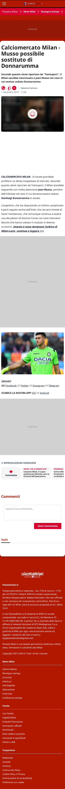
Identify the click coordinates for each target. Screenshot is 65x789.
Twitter (25, 385)
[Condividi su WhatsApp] (3, 88)
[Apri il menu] (4, 3)
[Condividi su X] (14, 88)
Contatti (6, 761)
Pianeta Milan (10, 11)
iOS (34, 393)
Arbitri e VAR (8, 742)
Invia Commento (48, 526)
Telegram (54, 385)
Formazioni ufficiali (12, 725)
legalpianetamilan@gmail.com (17, 638)
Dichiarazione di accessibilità (17, 778)
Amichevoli (7, 729)
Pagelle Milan (9, 717)
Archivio (6, 765)
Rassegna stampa (50, 11)
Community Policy (11, 770)
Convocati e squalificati (14, 737)
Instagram (39, 385)
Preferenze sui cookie (13, 782)
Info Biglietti (8, 685)
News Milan (29, 11)
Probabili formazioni (12, 721)
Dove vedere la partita (13, 733)
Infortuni (6, 681)
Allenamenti (8, 689)
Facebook (11, 385)
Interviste (7, 693)
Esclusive (7, 677)
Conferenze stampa (12, 697)
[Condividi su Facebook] (9, 88)
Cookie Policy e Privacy (13, 774)
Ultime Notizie (9, 669)
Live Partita (8, 713)
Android (44, 393)
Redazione (7, 757)
